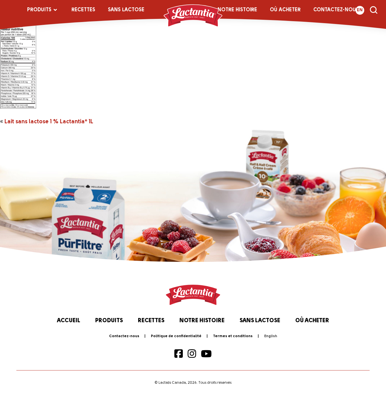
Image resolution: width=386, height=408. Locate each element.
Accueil (68, 321)
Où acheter (285, 10)
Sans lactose (126, 10)
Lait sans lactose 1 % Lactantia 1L (49, 122)
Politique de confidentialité (176, 336)
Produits (39, 10)
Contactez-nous (336, 10)
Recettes (83, 10)
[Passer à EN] (270, 336)
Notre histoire (237, 10)
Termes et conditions (233, 336)
